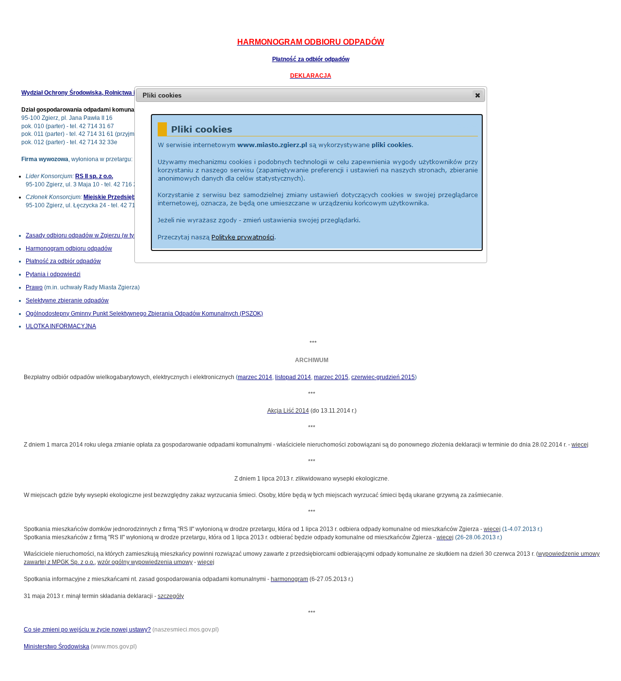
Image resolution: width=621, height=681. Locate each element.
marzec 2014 (255, 377)
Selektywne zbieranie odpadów (67, 300)
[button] (478, 95)
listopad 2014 (293, 377)
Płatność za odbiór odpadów (310, 59)
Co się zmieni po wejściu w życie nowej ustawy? (87, 629)
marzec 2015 (331, 377)
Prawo (34, 287)
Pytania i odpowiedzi (53, 274)
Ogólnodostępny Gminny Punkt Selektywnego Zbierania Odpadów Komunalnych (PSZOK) (144, 313)
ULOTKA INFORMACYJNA (61, 326)
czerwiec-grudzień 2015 (383, 377)
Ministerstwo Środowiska (56, 646)
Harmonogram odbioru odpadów (69, 248)
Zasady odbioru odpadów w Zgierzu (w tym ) (105, 235)
